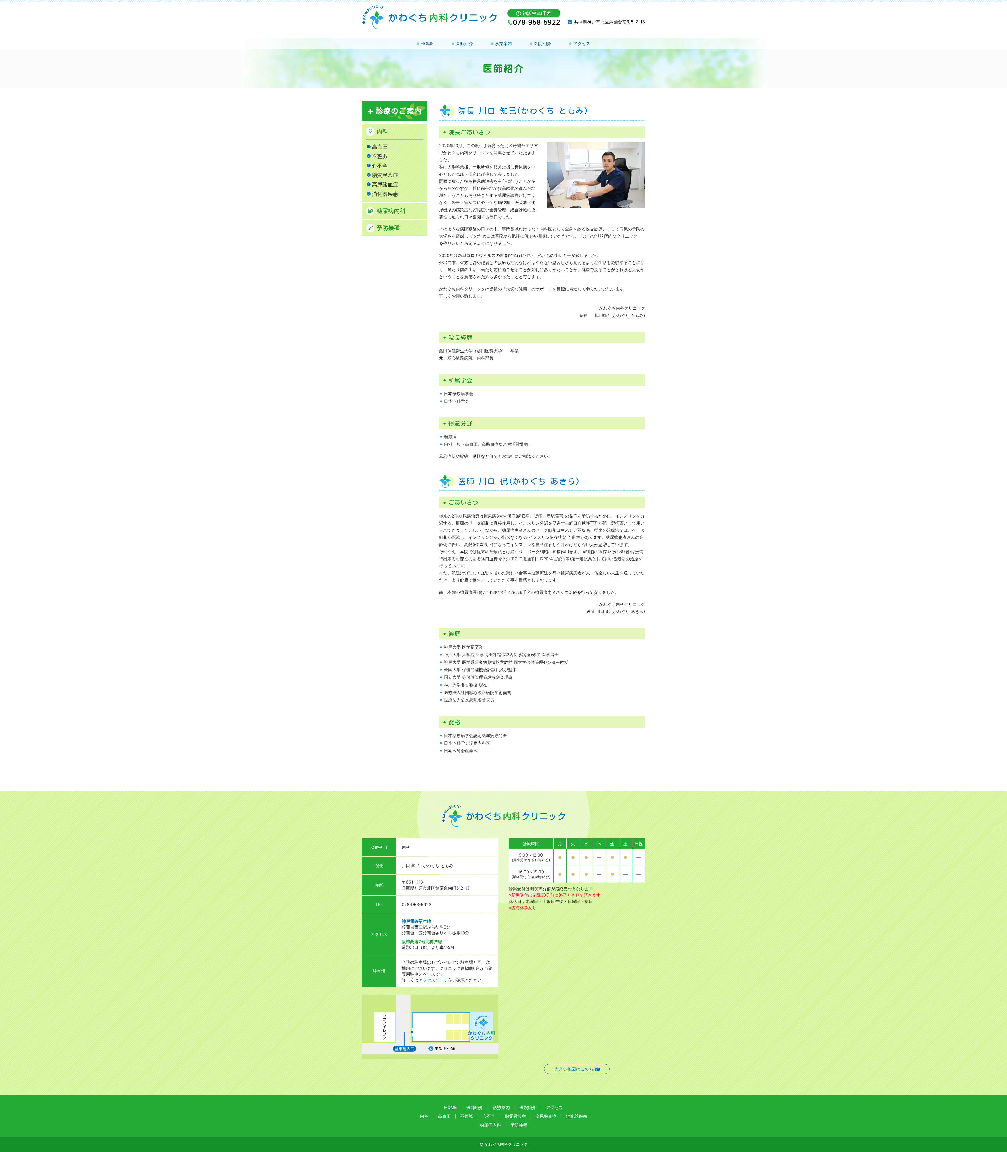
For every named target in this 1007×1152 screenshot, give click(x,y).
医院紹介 (542, 43)
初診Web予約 (537, 13)
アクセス (582, 43)
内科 (382, 131)
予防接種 (388, 228)
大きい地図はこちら (574, 1069)
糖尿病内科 (391, 211)
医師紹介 (464, 43)
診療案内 (503, 43)
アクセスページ (433, 980)
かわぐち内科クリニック (506, 1144)
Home (427, 43)
